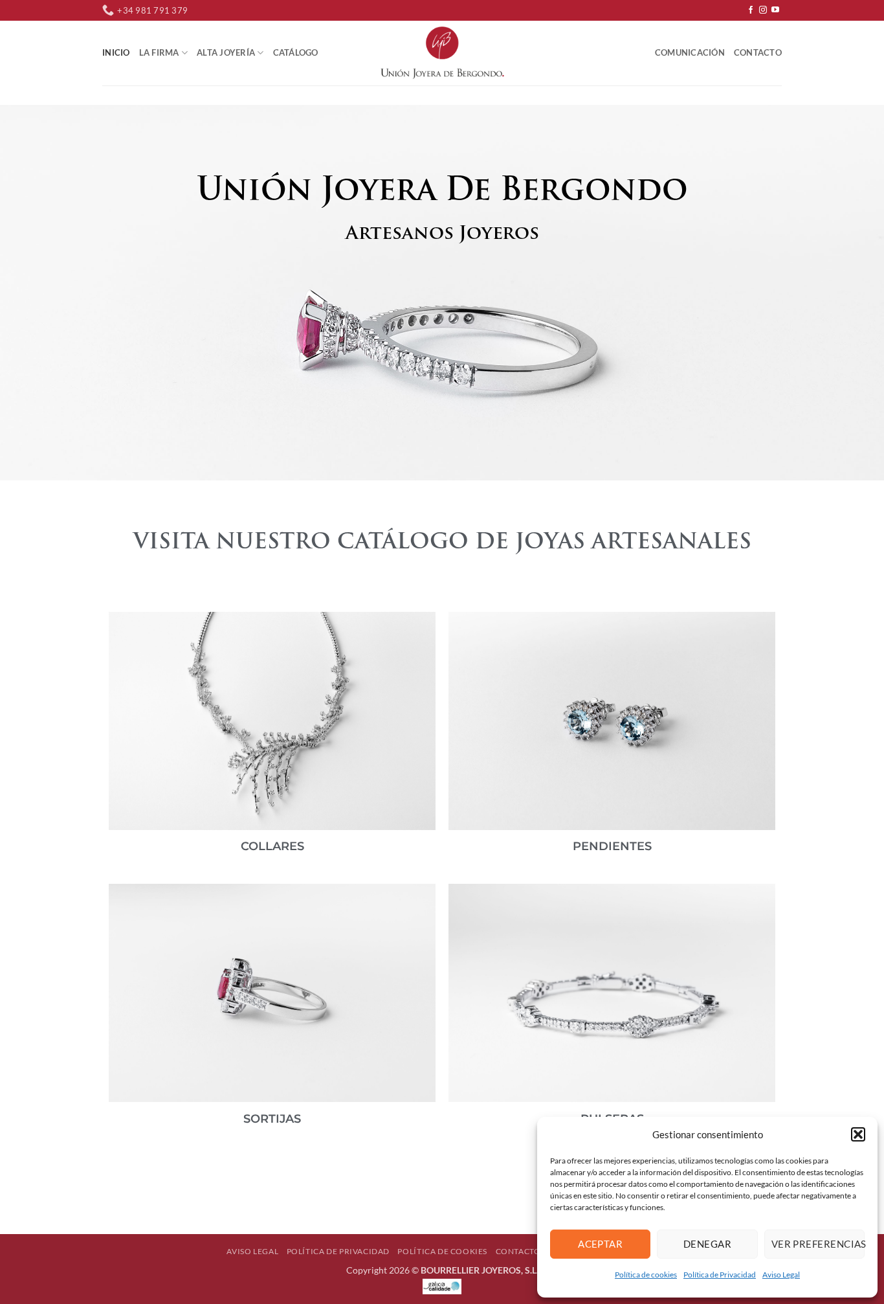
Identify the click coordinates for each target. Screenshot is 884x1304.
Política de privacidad (338, 1251)
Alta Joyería (226, 52)
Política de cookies (646, 1274)
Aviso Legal (781, 1274)
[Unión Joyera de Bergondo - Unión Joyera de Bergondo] (442, 52)
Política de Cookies (442, 1251)
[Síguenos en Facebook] (751, 10)
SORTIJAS (272, 1119)
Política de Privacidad (719, 1274)
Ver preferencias (818, 1244)
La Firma (159, 52)
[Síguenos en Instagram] (763, 10)
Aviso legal (252, 1251)
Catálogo (295, 52)
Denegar (707, 1244)
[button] (858, 1134)
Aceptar (600, 1244)
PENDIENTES (612, 846)
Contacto (758, 52)
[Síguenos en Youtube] (775, 10)
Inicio (116, 52)
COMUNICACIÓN (690, 52)
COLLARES (272, 846)
